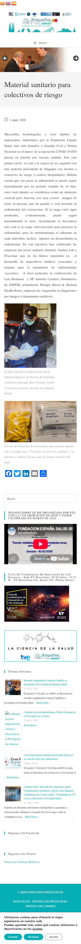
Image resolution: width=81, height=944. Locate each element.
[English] (8, 3)
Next (75, 58)
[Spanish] (14, 3)
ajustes (37, 929)
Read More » (43, 702)
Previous (5, 58)
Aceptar (13, 937)
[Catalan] (3, 3)
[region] (40, 59)
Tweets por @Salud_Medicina (22, 862)
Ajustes (53, 937)
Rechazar (33, 937)
